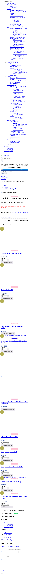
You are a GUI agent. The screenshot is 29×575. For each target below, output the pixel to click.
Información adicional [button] (6, 217)
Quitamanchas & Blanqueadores (17, 108)
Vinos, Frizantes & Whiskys (17, 26)
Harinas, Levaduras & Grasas (17, 47)
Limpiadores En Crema (18, 90)
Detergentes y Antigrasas (19, 96)
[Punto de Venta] (2, 170)
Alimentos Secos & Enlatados (17, 38)
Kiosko (8, 76)
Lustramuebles (16, 94)
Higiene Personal (11, 120)
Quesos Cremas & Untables (20, 72)
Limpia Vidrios (16, 93)
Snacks (11, 59)
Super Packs (13, 7)
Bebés (8, 140)
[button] (3, 179)
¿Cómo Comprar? (8, 533)
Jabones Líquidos (17, 106)
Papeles (12, 116)
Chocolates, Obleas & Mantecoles (18, 78)
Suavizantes (16, 110)
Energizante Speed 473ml (9, 452)
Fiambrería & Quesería (15, 65)
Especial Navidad (11, 3)
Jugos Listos (16, 20)
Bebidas (9, 9)
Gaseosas (12, 14)
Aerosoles (15, 113)
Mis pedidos (10, 148)
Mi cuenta (6, 146)
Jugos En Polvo (17, 18)
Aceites (15, 30)
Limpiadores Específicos (16, 87)
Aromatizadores (17, 100)
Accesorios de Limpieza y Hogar (18, 86)
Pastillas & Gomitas (14, 83)
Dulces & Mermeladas (18, 55)
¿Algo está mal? (8, 537)
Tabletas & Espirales (18, 114)
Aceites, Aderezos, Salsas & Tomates (19, 28)
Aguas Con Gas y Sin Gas (16, 10)
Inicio (5, 185)
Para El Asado (13, 61)
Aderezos (15, 31)
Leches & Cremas (17, 69)
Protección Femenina (15, 137)
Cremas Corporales (17, 128)
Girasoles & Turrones (15, 82)
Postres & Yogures (17, 73)
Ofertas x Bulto (13, 6)
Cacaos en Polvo (17, 52)
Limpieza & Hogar (11, 85)
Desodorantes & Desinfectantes (20, 102)
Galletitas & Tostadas (18, 56)
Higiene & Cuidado (14, 142)
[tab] (14, 217)
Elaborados (12, 64)
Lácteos (12, 68)
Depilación (12, 135)
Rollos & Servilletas (18, 118)
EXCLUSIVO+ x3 (16, 212)
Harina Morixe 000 (7, 290)
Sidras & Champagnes (15, 24)
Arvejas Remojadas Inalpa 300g (11, 482)
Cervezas (12, 13)
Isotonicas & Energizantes (16, 16)
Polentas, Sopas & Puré (18, 44)
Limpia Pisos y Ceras (18, 92)
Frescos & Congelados (12, 62)
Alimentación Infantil (15, 141)
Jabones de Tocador (18, 130)
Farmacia (12, 138)
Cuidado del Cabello (15, 131)
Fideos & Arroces (17, 40)
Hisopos (15, 123)
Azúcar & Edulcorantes (18, 51)
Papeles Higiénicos (17, 117)
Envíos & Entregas (8, 535)
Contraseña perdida (8, 151)
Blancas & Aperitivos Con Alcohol (18, 11)
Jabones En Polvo (17, 104)
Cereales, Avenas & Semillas (20, 54)
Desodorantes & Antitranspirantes (18, 134)
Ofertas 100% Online (12, 4)
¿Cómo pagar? (7, 534)
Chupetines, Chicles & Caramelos (18, 80)
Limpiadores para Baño (18, 97)
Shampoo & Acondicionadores (20, 132)
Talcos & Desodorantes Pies (20, 124)
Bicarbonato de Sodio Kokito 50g (11, 253)
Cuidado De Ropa (14, 103)
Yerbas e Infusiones (18, 58)
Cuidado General (14, 121)
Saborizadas (16, 21)
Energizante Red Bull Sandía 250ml (12, 467)
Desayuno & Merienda (15, 49)
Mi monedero (10, 149)
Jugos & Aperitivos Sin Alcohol (17, 17)
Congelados (13, 75)
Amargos (15, 23)
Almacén (9, 27)
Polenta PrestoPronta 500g (9, 437)
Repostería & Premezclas (16, 48)
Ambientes (12, 99)
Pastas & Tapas (13, 66)
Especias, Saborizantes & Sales (17, 37)
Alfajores (12, 79)
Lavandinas (16, 89)
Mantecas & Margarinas (19, 71)
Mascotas (9, 144)
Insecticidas (13, 111)
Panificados (16, 45)
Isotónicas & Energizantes (10, 188)
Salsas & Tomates (17, 33)
